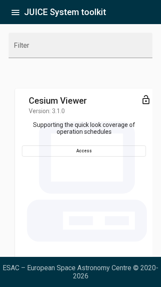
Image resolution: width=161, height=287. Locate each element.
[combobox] (80, 49)
